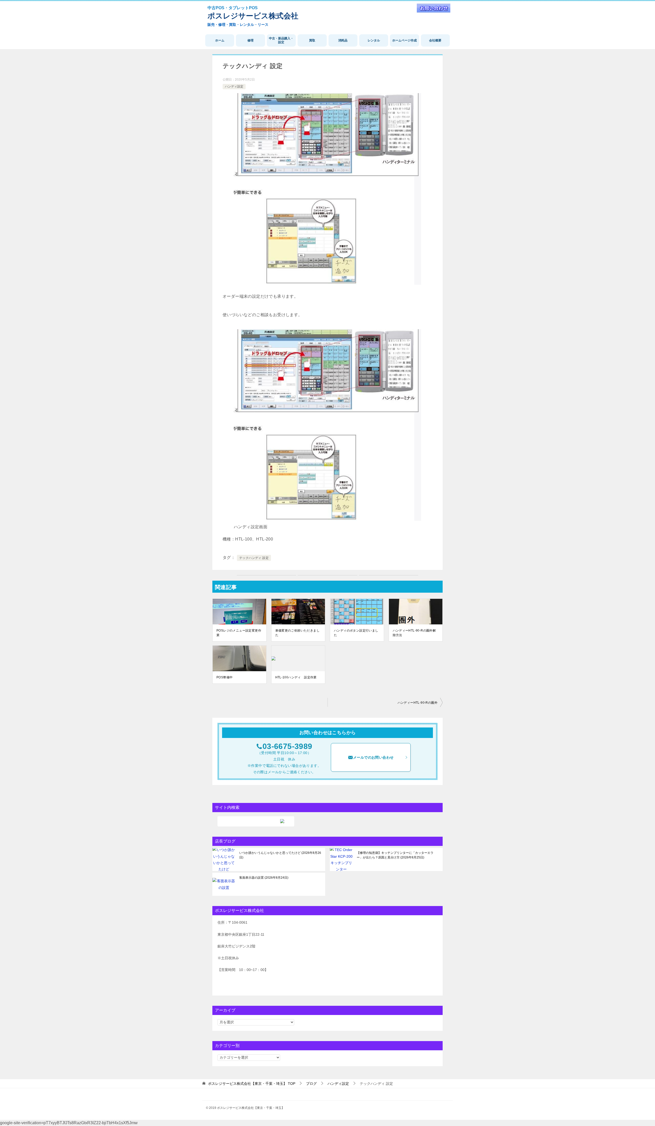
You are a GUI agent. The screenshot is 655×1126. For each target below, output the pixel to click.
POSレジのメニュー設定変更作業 (238, 633)
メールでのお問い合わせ (373, 757)
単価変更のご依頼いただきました (297, 633)
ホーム (219, 40)
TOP (251, 1083)
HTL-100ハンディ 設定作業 (296, 677)
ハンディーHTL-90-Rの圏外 (418, 702)
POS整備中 (224, 677)
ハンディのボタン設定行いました (356, 633)
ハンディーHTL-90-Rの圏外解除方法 (414, 633)
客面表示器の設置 (263, 877)
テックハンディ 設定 (254, 558)
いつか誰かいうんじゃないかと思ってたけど (280, 855)
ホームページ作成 (404, 40)
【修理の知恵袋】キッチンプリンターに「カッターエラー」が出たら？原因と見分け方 (395, 855)
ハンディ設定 (234, 86)
